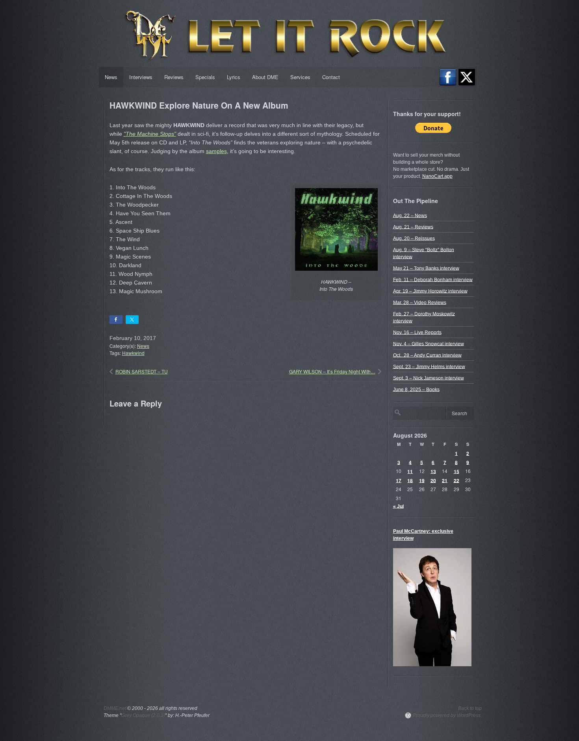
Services (300, 77)
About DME (265, 77)
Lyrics (233, 77)
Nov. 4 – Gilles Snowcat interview (428, 343)
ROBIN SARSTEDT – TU (141, 371)
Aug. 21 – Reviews (413, 226)
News (111, 77)
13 (433, 471)
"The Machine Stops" (150, 134)
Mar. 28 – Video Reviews (419, 302)
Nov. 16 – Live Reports (417, 332)
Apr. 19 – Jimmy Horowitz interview (430, 291)
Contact (331, 77)
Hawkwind (133, 352)
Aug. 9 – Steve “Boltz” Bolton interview (423, 253)
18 (410, 480)
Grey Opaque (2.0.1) (143, 715)
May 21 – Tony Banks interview (426, 268)
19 (422, 480)
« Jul (398, 506)
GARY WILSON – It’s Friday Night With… (332, 371)
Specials (205, 77)
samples (216, 151)
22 (456, 480)
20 (433, 480)
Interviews (140, 77)
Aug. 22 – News (410, 215)
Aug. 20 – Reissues (414, 238)
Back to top (470, 708)
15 (456, 471)
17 (398, 480)
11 (410, 471)
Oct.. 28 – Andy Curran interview (427, 355)
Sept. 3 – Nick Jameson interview (428, 378)
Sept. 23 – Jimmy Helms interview (429, 366)
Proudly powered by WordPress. (447, 715)
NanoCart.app (437, 176)
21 (444, 480)
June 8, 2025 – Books (416, 389)
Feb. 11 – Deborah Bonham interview (433, 279)
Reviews (174, 77)
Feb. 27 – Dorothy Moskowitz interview (424, 317)
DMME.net (115, 708)
